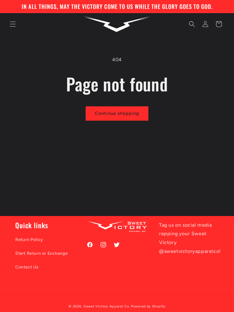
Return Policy (29, 239)
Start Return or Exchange (41, 253)
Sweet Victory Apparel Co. (106, 306)
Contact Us (27, 267)
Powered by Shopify (148, 306)
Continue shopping (117, 113)
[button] (13, 24)
